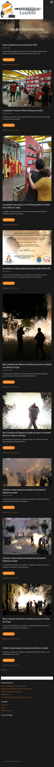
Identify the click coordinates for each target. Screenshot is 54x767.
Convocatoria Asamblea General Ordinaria (11, 691)
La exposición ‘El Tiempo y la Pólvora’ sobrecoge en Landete (23, 110)
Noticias (3, 707)
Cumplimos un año (5, 694)
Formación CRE (5, 705)
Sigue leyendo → (9, 60)
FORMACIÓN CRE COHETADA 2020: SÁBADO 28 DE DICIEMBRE (16, 689)
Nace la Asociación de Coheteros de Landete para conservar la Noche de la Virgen (26, 620)
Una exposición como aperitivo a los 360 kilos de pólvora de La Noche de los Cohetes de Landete (26, 206)
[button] (52, 2)
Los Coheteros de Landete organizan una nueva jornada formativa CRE (27, 268)
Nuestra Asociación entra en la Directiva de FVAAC (20, 44)
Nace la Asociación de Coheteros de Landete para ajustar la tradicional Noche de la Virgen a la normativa (27, 434)
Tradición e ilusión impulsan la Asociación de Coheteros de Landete (25, 647)
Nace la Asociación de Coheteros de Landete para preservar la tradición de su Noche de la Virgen (27, 366)
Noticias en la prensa (14, 64)
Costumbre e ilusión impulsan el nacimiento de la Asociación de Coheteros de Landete (24, 491)
